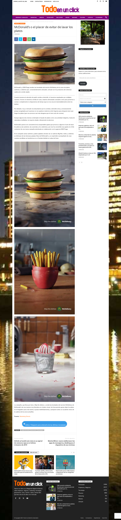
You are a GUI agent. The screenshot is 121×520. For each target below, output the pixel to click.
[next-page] (74, 452)
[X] (103, 1)
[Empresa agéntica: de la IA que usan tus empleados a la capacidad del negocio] (102, 128)
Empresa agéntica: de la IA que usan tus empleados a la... (86, 127)
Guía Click (56, 1)
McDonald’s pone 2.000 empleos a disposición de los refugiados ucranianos (65, 472)
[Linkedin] (33, 39)
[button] (106, 17)
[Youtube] (106, 1)
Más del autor (33, 452)
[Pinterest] (25, 39)
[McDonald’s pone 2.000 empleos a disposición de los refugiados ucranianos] (65, 462)
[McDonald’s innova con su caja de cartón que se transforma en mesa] (23, 462)
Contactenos (39, 1)
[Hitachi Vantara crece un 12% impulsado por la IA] (102, 155)
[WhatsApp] (29, 39)
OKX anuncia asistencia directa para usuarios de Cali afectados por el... (87, 118)
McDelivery (33, 430)
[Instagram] (100, 1)
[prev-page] (72, 452)
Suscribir (82, 83)
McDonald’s (41, 430)
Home (31, 1)
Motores (74, 17)
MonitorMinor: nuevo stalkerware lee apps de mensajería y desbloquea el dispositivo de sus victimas (61, 443)
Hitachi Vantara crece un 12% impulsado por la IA (87, 154)
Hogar (67, 17)
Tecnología (50, 17)
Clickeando (99, 17)
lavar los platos (25, 430)
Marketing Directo (25, 416)
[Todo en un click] (60, 9)
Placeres (82, 17)
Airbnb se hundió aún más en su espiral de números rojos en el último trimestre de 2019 (28, 443)
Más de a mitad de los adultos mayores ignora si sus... (87, 135)
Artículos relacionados (21, 452)
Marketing (34, 17)
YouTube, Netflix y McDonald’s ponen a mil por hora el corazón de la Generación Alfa (44, 472)
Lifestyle (90, 17)
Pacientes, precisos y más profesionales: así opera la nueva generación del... (86, 145)
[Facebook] (97, 1)
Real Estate (59, 17)
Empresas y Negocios (22, 17)
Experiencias (47, 1)
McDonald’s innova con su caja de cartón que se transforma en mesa (23, 472)
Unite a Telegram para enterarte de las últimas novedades (45, 425)
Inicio (15, 21)
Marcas (42, 17)
